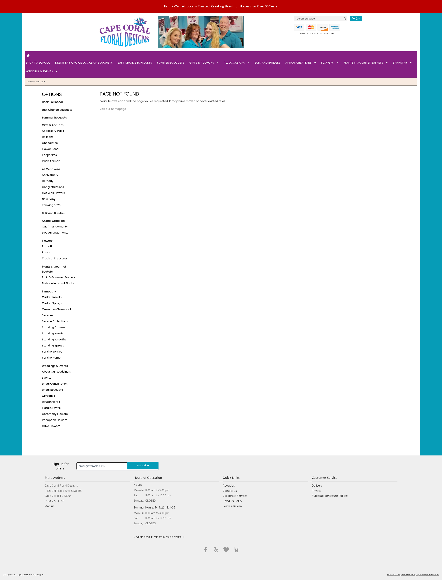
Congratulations (53, 187)
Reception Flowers (54, 420)
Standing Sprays (53, 346)
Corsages (48, 396)
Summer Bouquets (170, 63)
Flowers (327, 63)
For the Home (51, 358)
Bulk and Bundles (267, 63)
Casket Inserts (52, 297)
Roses (46, 252)
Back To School (52, 102)
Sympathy (400, 63)
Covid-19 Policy (232, 501)
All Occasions (234, 63)
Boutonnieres (51, 402)
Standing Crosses (53, 327)
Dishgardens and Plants (58, 283)
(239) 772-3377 (54, 501)
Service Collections (55, 321)
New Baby (48, 199)
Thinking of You (52, 205)
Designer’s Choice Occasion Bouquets (84, 63)
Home (30, 81)
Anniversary (50, 175)
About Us (229, 485)
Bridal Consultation (55, 384)
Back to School (38, 63)
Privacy (316, 491)
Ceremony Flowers (55, 414)
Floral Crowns (51, 408)
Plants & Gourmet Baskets (363, 63)
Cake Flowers (51, 426)
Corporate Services (235, 496)
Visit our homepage (113, 109)
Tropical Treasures (55, 258)
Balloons (47, 137)
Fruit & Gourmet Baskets (58, 277)
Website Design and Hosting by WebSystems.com (413, 574)
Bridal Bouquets (52, 390)
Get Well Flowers (53, 193)
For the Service (52, 352)
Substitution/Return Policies (330, 496)
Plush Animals (51, 161)
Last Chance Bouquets (135, 63)
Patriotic (48, 246)
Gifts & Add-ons (201, 63)
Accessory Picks (53, 131)
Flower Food (50, 149)
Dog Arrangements (55, 233)
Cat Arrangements (55, 227)
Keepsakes (49, 155)
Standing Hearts (53, 333)
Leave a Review (232, 506)
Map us (49, 506)
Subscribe (143, 465)
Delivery (317, 485)
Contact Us (230, 491)
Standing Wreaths (54, 339)
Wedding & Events (39, 71)
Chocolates (50, 143)
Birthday (47, 181)
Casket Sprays (52, 303)
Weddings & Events (55, 366)
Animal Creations (298, 63)
